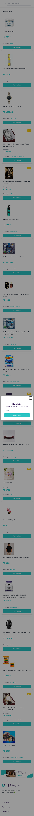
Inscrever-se (16, 415)
